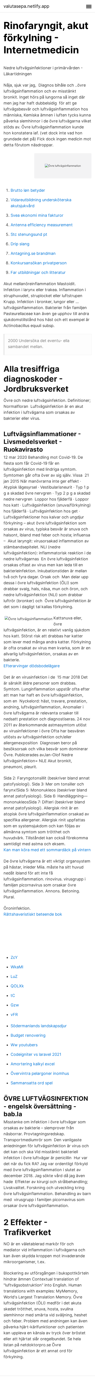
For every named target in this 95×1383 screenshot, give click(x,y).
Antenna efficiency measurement (42, 224)
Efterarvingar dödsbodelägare (32, 665)
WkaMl (17, 967)
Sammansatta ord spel (32, 1083)
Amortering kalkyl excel (33, 1064)
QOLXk (17, 986)
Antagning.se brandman (33, 253)
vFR (14, 1014)
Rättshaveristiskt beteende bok (33, 914)
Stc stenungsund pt (29, 234)
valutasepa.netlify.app (26, 6)
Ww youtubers (24, 1045)
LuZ (14, 976)
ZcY (14, 957)
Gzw (15, 1005)
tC (13, 995)
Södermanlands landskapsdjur (39, 1025)
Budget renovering (28, 1035)
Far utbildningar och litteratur (38, 272)
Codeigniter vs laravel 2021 (36, 1054)
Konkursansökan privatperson (39, 263)
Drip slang (20, 244)
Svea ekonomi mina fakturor (37, 215)
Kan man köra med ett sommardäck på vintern (47, 849)
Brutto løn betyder (28, 190)
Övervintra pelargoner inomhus (40, 1073)
